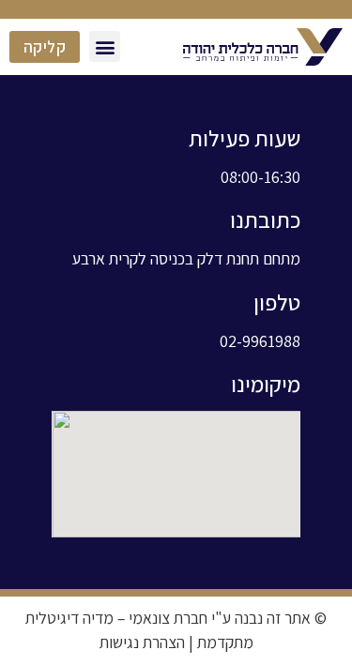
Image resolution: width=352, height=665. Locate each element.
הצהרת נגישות (142, 642)
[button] (104, 46)
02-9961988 (260, 341)
